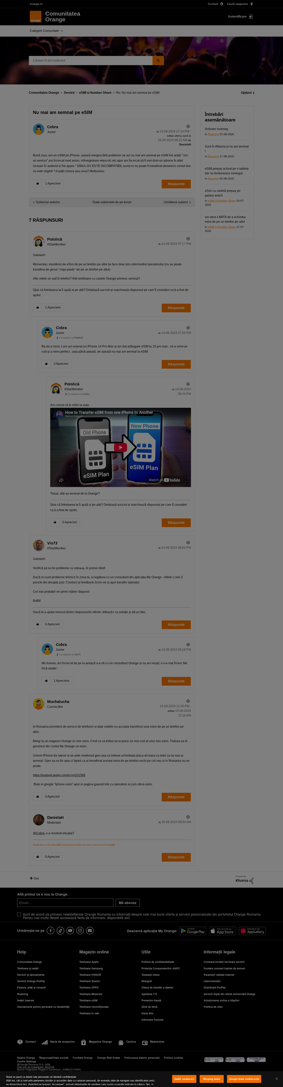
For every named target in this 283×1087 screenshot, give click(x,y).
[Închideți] (277, 1078)
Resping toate (211, 1079)
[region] (141, 1079)
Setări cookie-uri (184, 1079)
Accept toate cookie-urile (244, 1079)
